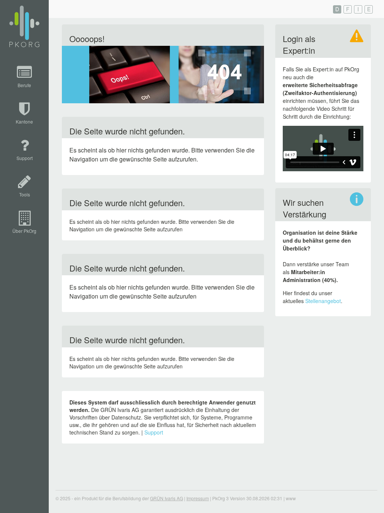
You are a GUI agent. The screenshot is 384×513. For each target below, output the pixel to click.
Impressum (197, 498)
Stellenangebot (323, 301)
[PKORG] (24, 27)
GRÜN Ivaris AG (166, 498)
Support (153, 432)
